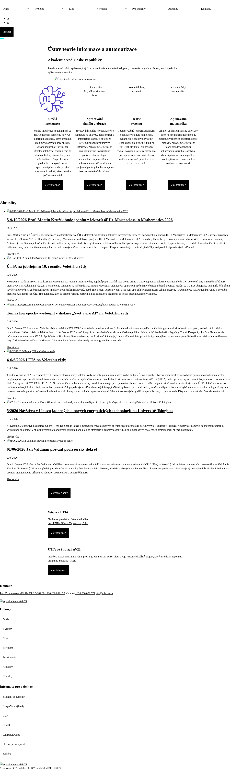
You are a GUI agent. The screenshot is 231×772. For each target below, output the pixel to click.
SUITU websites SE (20, 768)
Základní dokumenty (14, 696)
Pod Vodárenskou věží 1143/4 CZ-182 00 (22, 593)
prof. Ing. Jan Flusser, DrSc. (98, 556)
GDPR (6, 725)
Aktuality (173, 8)
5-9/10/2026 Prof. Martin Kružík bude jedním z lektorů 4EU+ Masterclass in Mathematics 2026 (90, 220)
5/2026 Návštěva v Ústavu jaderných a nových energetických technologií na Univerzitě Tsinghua (90, 410)
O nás (6, 8)
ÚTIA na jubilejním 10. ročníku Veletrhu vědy (47, 266)
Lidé (71, 8)
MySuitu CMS (45, 768)
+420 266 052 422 (55, 593)
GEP (5, 715)
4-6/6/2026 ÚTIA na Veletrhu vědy (36, 360)
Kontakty (206, 8)
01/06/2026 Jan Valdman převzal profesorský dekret (52, 449)
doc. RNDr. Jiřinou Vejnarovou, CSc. (68, 523)
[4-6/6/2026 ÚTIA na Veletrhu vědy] (31, 351)
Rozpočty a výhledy (13, 706)
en (8, 22)
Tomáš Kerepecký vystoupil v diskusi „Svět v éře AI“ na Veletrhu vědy (68, 313)
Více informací (53, 184)
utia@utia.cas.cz (104, 593)
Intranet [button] (7, 31)
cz (8, 18)
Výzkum (39, 8)
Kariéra (7, 753)
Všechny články (59, 492)
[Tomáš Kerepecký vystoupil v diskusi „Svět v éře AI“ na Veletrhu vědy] (71, 304)
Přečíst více (13, 253)
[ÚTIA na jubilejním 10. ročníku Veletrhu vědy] (45, 258)
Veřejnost (102, 8)
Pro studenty (139, 8)
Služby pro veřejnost (14, 744)
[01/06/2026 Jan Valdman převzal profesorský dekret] (40, 440)
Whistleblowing (11, 734)
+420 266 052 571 (85, 593)
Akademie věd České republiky (75, 60)
